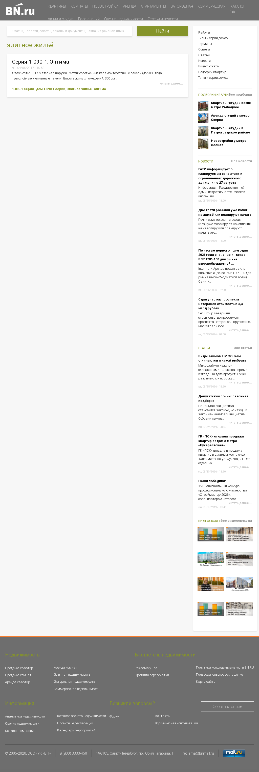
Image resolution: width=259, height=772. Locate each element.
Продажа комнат (18, 675)
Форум (114, 716)
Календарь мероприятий (76, 730)
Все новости (241, 161)
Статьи (204, 55)
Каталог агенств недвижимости (81, 716)
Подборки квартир (212, 72)
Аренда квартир (17, 682)
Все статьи (243, 348)
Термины (205, 44)
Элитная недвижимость (72, 674)
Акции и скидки (60, 19)
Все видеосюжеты (236, 520)
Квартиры (57, 6)
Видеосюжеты (209, 66)
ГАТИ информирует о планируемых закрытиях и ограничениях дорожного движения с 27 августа (220, 175)
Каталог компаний (19, 731)
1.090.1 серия (23, 89)
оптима (100, 89)
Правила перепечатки (152, 675)
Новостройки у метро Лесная (228, 143)
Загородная (182, 6)
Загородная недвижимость (74, 681)
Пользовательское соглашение (219, 674)
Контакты (162, 716)
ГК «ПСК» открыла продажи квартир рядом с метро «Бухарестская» (221, 440)
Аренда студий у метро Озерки (230, 118)
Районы (204, 32)
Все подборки (240, 94)
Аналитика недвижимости (25, 716)
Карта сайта (205, 681)
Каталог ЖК (237, 9)
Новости (204, 61)
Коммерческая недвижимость (76, 689)
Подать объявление (62, 29)
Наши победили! (212, 481)
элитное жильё (79, 89)
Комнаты (79, 6)
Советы (204, 49)
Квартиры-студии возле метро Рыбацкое (231, 105)
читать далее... (171, 83)
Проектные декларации (75, 723)
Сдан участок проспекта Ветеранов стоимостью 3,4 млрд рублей (220, 303)
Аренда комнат (65, 667)
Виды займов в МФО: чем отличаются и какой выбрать (222, 358)
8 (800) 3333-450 (73, 753)
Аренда (129, 6)
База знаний (89, 19)
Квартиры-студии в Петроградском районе (230, 130)
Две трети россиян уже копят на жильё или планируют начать (224, 212)
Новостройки (105, 6)
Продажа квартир (19, 668)
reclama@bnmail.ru (198, 753)
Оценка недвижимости (123, 19)
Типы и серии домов (213, 38)
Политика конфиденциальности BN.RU (225, 667)
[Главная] (20, 9)
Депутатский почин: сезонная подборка (223, 398)
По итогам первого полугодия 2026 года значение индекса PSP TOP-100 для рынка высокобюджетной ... (223, 257)
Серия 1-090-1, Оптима (40, 62)
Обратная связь (227, 706)
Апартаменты (153, 6)
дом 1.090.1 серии (50, 89)
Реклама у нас (146, 668)
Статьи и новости (163, 19)
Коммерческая (212, 6)
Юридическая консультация (176, 723)
